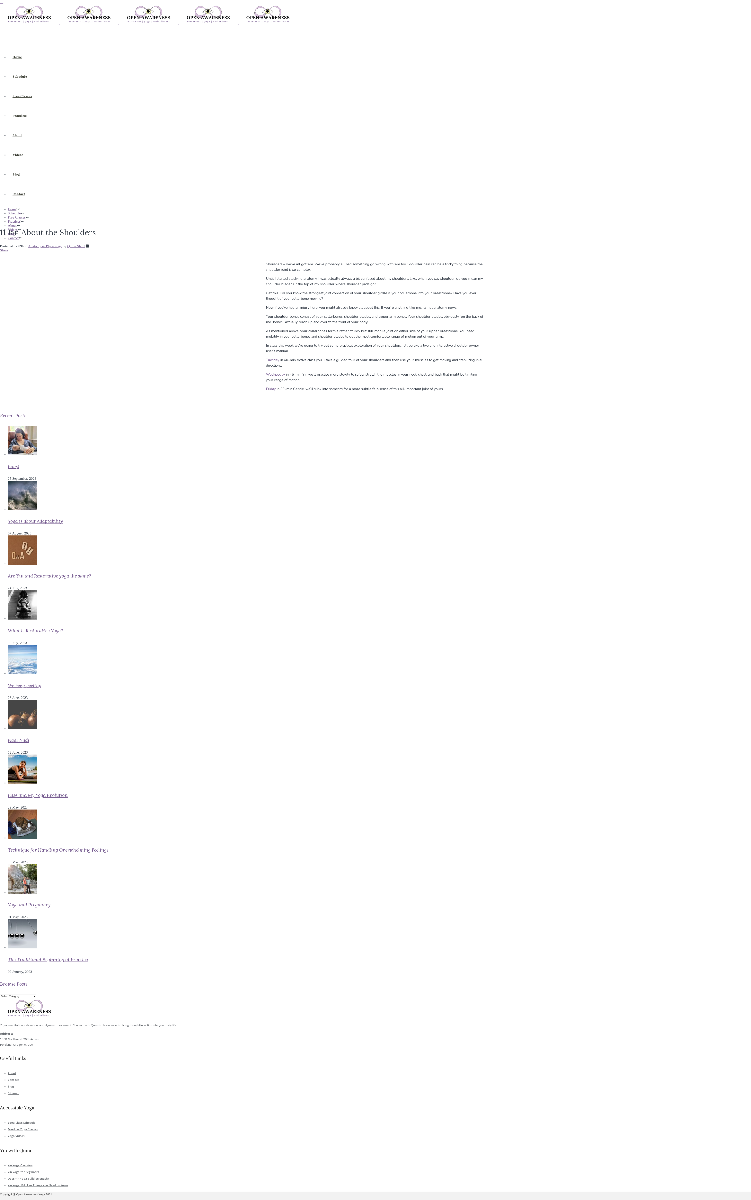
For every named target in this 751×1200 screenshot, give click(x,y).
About (12, 1073)
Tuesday (272, 360)
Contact (13, 1080)
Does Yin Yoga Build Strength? (28, 1178)
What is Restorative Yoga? (35, 631)
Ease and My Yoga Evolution (38, 795)
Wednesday (275, 374)
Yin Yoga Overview (20, 1165)
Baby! (13, 466)
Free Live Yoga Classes (23, 1129)
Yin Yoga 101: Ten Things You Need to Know (38, 1185)
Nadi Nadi (18, 740)
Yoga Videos (16, 1136)
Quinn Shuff (76, 246)
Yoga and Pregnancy (29, 905)
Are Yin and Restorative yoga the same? (49, 576)
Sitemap (13, 1093)
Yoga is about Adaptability (35, 521)
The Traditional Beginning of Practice (48, 959)
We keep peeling (24, 685)
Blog (11, 1086)
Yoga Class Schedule (21, 1122)
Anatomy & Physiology (45, 246)
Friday (271, 389)
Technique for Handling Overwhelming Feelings (58, 850)
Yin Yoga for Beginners (23, 1172)
